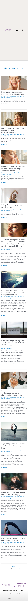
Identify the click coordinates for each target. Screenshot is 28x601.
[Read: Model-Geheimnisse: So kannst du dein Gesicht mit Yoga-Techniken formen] (14, 157)
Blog (14, 591)
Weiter (15, 571)
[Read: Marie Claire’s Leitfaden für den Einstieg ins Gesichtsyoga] (14, 481)
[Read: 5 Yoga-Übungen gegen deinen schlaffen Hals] (14, 195)
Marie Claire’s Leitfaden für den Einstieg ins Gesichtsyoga (13, 493)
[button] (17, 30)
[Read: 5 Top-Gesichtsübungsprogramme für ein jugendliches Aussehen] (14, 380)
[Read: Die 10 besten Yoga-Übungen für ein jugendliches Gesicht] (14, 527)
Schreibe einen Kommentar (7, 96)
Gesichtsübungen (18, 96)
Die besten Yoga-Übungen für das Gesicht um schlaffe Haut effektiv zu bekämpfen (12, 343)
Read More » (4, 106)
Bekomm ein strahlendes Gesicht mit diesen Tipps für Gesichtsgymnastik (14, 130)
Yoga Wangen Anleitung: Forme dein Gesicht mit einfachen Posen (13, 446)
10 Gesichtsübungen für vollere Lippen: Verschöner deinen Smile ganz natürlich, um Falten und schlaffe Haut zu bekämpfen (14, 243)
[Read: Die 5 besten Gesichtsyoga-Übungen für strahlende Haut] (14, 82)
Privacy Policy (17, 593)
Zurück (13, 566)
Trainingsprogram (21, 591)
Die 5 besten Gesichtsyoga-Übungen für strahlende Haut (12, 93)
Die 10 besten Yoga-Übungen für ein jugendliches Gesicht (14, 539)
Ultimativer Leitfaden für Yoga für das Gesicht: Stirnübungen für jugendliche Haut (12, 292)
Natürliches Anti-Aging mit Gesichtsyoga (10, 590)
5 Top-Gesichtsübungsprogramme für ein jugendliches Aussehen (13, 393)
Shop (10, 593)
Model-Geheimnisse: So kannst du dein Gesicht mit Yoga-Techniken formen (13, 169)
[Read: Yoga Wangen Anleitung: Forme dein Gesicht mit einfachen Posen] (14, 431)
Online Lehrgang (6, 591)
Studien (22, 590)
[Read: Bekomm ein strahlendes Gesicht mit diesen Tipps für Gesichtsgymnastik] (14, 118)
